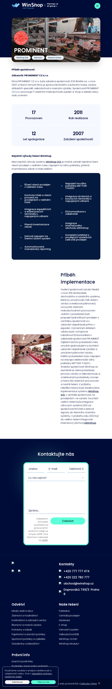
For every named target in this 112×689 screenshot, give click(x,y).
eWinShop (90, 423)
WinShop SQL (53, 162)
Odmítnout (17, 682)
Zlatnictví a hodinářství (25, 615)
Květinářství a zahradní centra (29, 620)
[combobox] (56, 478)
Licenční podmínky (22, 661)
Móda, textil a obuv (22, 611)
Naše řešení (69, 604)
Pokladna (64, 611)
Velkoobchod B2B (69, 634)
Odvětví (18, 604)
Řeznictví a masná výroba (26, 625)
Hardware (64, 620)
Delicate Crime (88, 683)
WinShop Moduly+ (69, 643)
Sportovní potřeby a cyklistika (28, 639)
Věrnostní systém (69, 629)
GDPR (45, 540)
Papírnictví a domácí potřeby (28, 634)
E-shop (63, 625)
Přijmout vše (43, 682)
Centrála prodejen (69, 615)
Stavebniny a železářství (25, 643)
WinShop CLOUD (68, 639)
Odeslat (68, 521)
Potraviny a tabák (22, 629)
